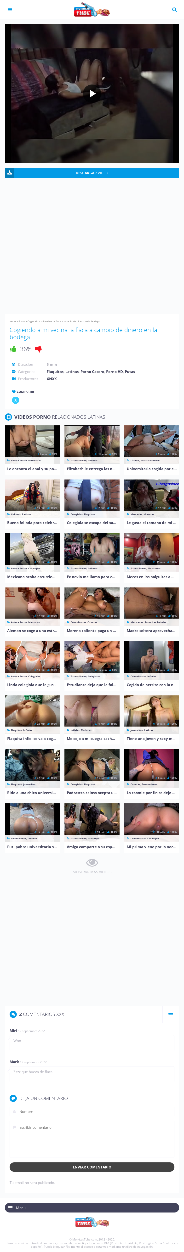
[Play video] (92, 94)
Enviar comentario (92, 1167)
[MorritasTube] (92, 9)
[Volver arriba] (173, 1243)
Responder (165, 1031)
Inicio (13, 321)
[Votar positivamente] (13, 348)
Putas (21, 321)
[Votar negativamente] (38, 348)
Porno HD (114, 371)
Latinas (72, 371)
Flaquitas (55, 371)
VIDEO (92, 172)
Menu (21, 1207)
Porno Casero (92, 371)
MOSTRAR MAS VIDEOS (92, 871)
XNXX (52, 378)
